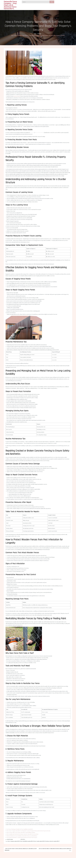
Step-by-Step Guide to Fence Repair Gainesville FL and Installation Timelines (21, 832)
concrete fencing (17, 96)
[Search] (51, 2)
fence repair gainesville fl (39, 841)
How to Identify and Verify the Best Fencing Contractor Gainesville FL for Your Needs (22, 834)
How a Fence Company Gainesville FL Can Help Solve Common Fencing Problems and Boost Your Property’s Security (28, 830)
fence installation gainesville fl (26, 841)
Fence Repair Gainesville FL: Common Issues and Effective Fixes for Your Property (22, 837)
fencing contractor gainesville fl (52, 841)
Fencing (23, 839)
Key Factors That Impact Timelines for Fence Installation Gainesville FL (20, 829)
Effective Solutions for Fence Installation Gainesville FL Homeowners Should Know (22, 835)
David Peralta (10, 839)
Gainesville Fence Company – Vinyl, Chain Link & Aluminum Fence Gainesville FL (10, 5)
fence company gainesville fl (14, 841)
